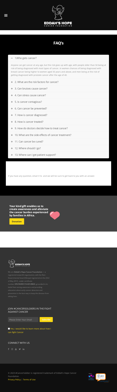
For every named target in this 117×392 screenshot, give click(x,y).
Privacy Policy (14, 379)
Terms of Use (29, 379)
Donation (17, 221)
